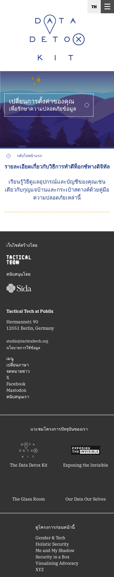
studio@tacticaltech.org (27, 341)
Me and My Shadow (55, 550)
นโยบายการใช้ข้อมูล (23, 347)
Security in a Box (52, 556)
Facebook (15, 384)
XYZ (40, 569)
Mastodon (16, 390)
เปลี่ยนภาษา (17, 364)
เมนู (10, 358)
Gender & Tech (50, 537)
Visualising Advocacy (57, 563)
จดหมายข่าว (18, 371)
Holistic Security (52, 544)
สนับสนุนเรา (17, 396)
